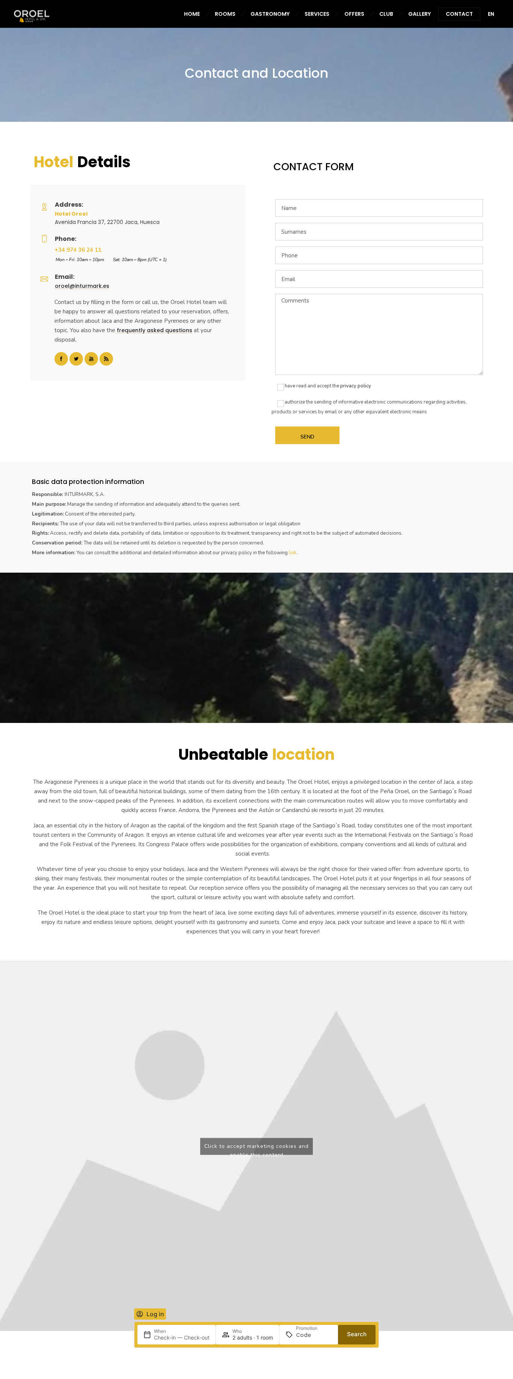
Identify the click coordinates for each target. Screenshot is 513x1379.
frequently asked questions (153, 330)
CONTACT (459, 14)
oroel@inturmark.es (82, 286)
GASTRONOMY (270, 14)
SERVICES (317, 14)
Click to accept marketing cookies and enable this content (256, 1148)
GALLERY (419, 14)
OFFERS (354, 14)
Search (357, 1334)
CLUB (386, 14)
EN (491, 14)
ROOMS (225, 14)
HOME (192, 14)
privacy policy (355, 386)
